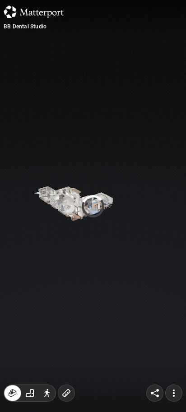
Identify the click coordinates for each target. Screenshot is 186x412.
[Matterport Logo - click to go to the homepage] (33, 12)
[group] (30, 393)
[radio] (12, 393)
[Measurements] (66, 393)
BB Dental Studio (25, 26)
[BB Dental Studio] (93, 206)
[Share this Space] (154, 393)
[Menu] (173, 393)
